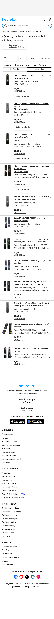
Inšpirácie (5, 561)
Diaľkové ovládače (21, 78)
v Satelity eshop (20, 340)
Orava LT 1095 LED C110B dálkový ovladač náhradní (31, 349)
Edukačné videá (8, 533)
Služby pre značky (9, 522)
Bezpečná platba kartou (11, 494)
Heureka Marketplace (10, 518)
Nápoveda (6, 536)
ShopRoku (6, 550)
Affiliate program (8, 529)
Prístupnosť (6, 462)
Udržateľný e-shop (9, 564)
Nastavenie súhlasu (9, 487)
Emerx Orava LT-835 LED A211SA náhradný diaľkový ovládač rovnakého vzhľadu (31, 304)
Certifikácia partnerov (10, 557)
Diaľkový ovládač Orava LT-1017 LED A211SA (32, 75)
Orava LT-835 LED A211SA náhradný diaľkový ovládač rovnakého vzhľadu (32, 198)
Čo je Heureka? (8, 434)
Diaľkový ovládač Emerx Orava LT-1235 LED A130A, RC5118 (32, 167)
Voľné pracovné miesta (11, 445)
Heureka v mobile (8, 476)
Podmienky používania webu (31, 586)
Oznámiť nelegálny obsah (11, 459)
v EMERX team (19, 91)
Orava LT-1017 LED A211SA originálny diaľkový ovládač (29, 219)
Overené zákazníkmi (9, 546)
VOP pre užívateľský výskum (13, 497)
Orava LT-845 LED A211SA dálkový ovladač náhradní (31, 325)
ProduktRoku (7, 554)
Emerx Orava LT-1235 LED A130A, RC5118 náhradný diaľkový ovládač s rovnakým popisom (31, 242)
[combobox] (27, 25)
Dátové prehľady (8, 525)
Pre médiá (6, 448)
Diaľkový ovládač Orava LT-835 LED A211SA (32, 134)
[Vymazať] (48, 25)
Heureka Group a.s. (31, 584)
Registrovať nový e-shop (11, 511)
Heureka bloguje (8, 452)
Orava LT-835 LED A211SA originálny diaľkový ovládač (32, 261)
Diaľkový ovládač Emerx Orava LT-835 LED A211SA (31, 105)
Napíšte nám (27, 402)
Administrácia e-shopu (10, 508)
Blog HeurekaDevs (9, 455)
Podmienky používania (10, 441)
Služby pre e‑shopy (9, 515)
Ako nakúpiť (6, 473)
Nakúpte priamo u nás (10, 483)
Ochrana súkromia (9, 490)
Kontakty (5, 438)
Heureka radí (7, 480)
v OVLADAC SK (20, 212)
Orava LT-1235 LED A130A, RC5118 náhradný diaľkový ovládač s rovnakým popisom (32, 283)
